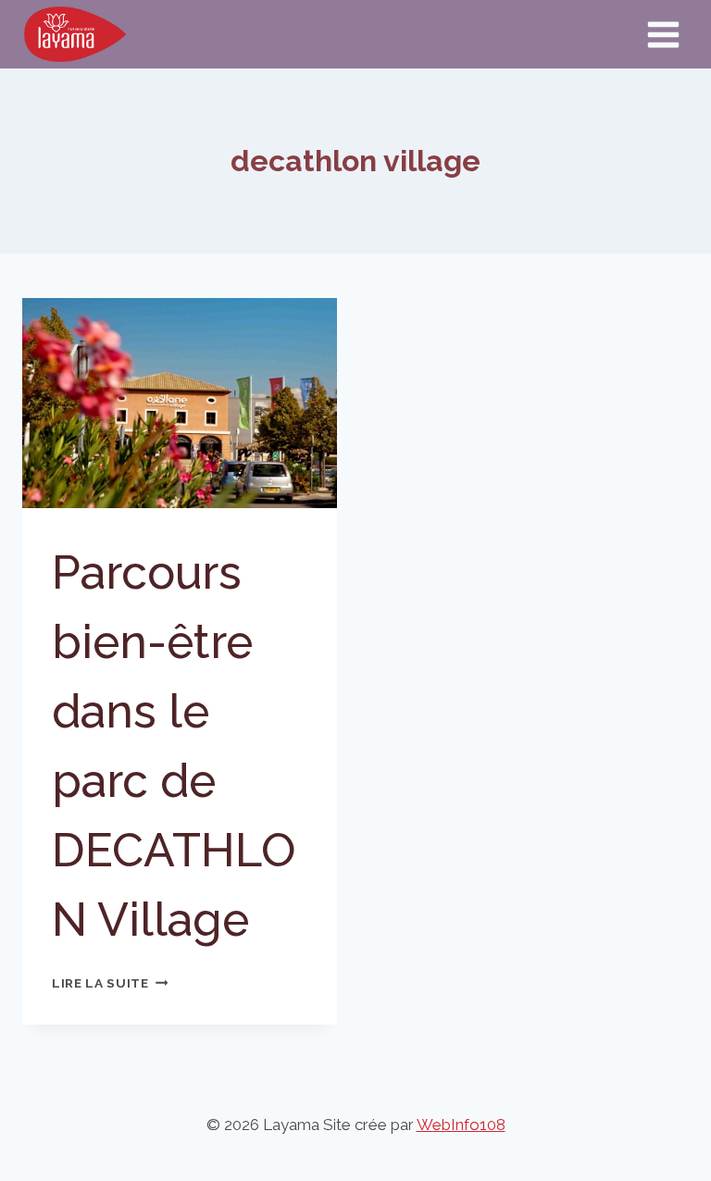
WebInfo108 (461, 1124)
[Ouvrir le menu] (663, 34)
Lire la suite (110, 983)
